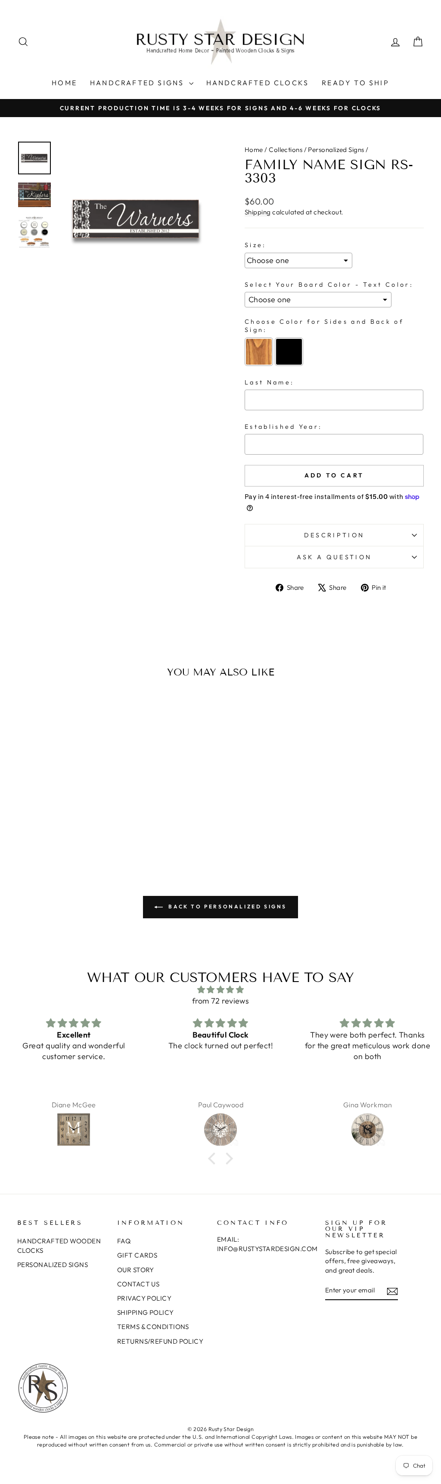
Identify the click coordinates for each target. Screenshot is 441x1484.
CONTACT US (138, 1284)
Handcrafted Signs (138, 82)
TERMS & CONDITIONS (153, 1327)
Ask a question (334, 557)
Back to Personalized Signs (226, 906)
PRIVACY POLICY (144, 1298)
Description (334, 535)
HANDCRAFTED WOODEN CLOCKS (59, 1245)
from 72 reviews (220, 1001)
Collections (285, 150)
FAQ (123, 1241)
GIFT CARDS (137, 1255)
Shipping (258, 212)
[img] (220, 989)
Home (64, 82)
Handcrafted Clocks (257, 82)
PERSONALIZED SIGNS (52, 1265)
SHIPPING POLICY (145, 1312)
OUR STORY (135, 1270)
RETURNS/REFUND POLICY (160, 1341)
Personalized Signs (336, 150)
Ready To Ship (355, 82)
